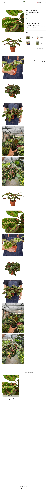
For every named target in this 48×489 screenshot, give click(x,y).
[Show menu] (2, 3)
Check (43, 61)
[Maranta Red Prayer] (10, 386)
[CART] (45, 3)
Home (27, 10)
